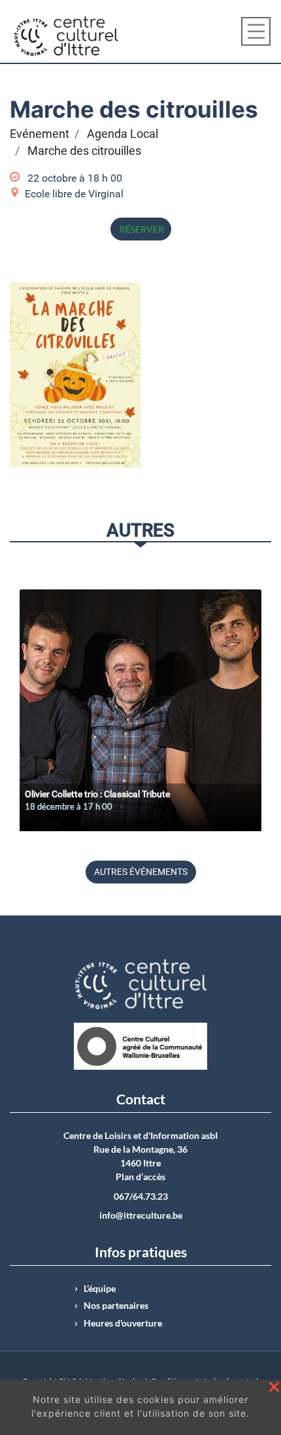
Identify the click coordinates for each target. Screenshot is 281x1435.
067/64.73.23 (141, 1196)
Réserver (141, 229)
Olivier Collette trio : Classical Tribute (97, 794)
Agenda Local (122, 133)
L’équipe (100, 1288)
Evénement (39, 133)
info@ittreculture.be (140, 1215)
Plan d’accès (140, 1177)
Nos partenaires (116, 1305)
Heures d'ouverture (123, 1323)
